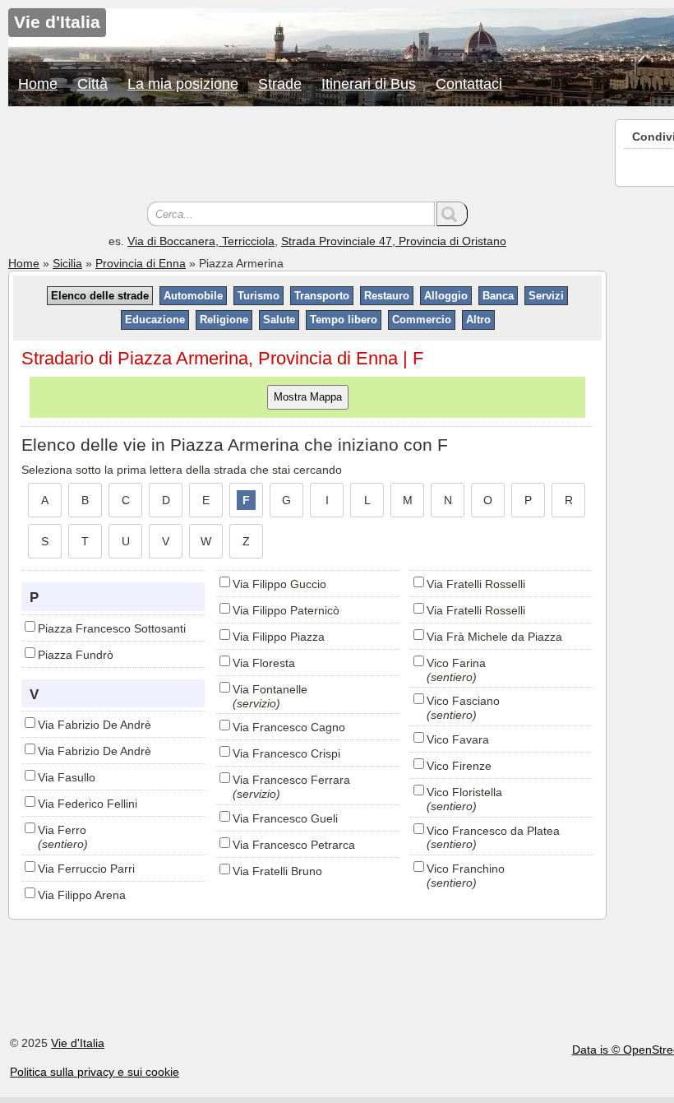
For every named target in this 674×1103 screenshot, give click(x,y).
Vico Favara (458, 739)
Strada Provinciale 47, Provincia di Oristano (393, 241)
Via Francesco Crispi (286, 753)
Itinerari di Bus (368, 84)
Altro (478, 319)
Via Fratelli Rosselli (476, 584)
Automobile (193, 296)
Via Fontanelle (270, 689)
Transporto (321, 296)
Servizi (546, 296)
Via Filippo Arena (82, 894)
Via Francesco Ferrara (291, 779)
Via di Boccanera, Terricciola (201, 241)
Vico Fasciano (463, 700)
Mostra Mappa (308, 397)
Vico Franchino (466, 868)
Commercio (421, 319)
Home (38, 84)
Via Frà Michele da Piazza (494, 636)
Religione (224, 319)
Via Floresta (264, 663)
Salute (279, 319)
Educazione (155, 319)
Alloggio (446, 296)
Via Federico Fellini (87, 803)
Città (92, 84)
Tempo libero (343, 319)
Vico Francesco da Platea (493, 830)
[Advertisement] (307, 156)
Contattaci (469, 84)
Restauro (386, 296)
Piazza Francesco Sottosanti (112, 628)
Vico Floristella (464, 792)
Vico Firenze (459, 765)
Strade (280, 84)
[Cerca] (452, 214)
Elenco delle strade (100, 296)
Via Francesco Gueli (285, 818)
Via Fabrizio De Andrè (94, 724)
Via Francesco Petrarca (294, 844)
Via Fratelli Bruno (277, 871)
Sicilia (67, 263)
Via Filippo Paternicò (286, 610)
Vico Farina (456, 663)
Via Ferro (62, 830)
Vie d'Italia (77, 1043)
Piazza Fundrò (75, 654)
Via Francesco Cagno (289, 727)
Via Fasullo (66, 777)
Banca (498, 296)
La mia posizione (182, 84)
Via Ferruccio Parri (86, 868)
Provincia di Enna (140, 263)
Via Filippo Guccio (279, 584)
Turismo (258, 296)
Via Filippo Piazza (279, 636)
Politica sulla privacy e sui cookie (94, 1071)
